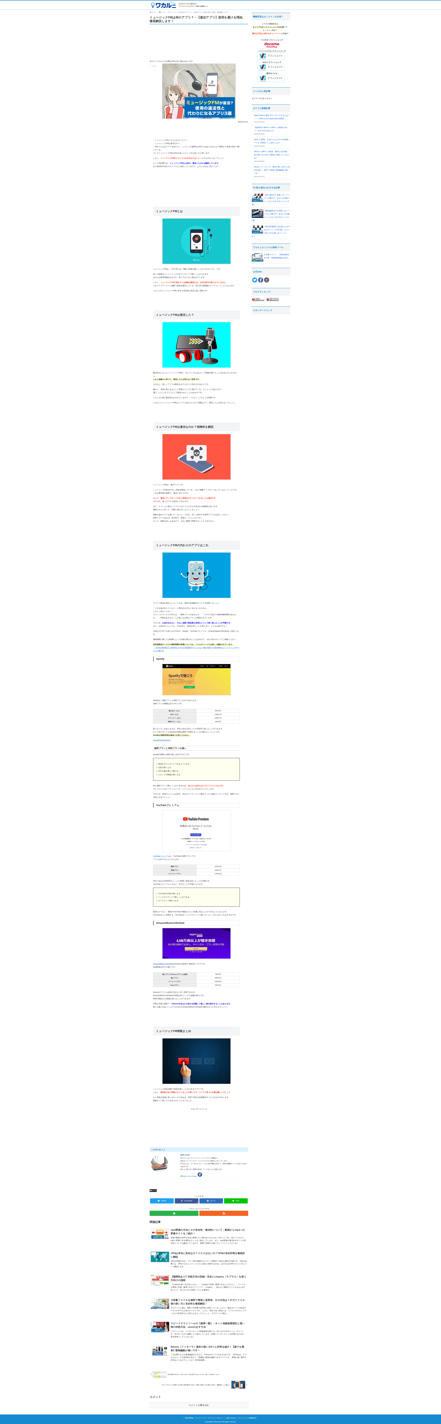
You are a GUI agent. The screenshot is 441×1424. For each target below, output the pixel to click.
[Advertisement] (199, 43)
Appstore (167, 740)
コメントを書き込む (199, 1405)
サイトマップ (200, 1418)
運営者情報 (189, 1418)
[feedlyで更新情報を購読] (174, 1213)
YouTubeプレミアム (161, 856)
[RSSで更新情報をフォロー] (223, 1213)
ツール (154, 1190)
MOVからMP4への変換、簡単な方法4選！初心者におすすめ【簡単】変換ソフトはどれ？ (271, 155)
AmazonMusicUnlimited (162, 964)
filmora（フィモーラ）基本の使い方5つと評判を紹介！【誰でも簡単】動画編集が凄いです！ (272, 170)
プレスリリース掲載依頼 (247, 1418)
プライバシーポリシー (216, 1418)
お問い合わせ (231, 1418)
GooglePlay (158, 740)
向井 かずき (185, 1155)
